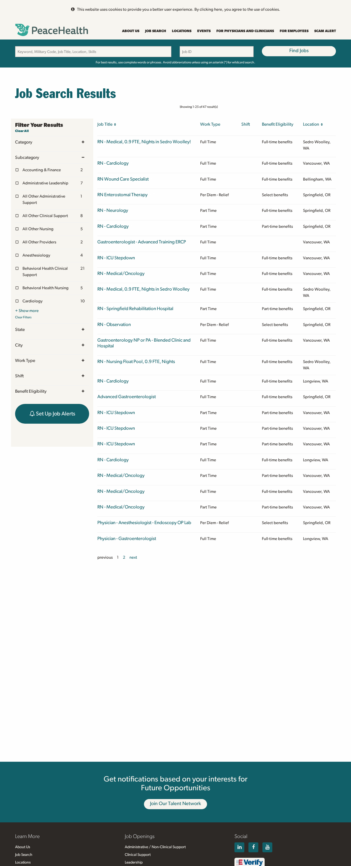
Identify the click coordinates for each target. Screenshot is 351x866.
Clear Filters (23, 317)
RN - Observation (114, 324)
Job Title (105, 124)
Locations (181, 31)
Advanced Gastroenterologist (126, 396)
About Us (130, 31)
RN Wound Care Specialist (123, 179)
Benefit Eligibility (31, 391)
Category (23, 142)
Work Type (25, 360)
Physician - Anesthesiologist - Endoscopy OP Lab (144, 522)
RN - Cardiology (113, 163)
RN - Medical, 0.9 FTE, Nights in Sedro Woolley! (144, 141)
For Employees (294, 31)
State (20, 329)
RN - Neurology (112, 210)
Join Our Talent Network (175, 803)
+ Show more (27, 311)
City (19, 345)
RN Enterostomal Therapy (122, 194)
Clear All (22, 131)
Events (204, 31)
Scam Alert (325, 31)
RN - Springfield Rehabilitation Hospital (135, 308)
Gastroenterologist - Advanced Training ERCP (141, 242)
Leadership (134, 862)
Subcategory (27, 157)
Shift (19, 376)
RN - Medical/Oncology (121, 273)
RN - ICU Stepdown (116, 257)
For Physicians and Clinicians (245, 31)
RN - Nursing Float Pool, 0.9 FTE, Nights (136, 361)
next (133, 557)
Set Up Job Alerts (55, 414)
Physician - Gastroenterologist (126, 538)
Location (312, 124)
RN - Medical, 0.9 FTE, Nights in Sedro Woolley (143, 289)
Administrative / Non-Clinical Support (155, 847)
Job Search (155, 31)
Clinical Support (138, 855)
